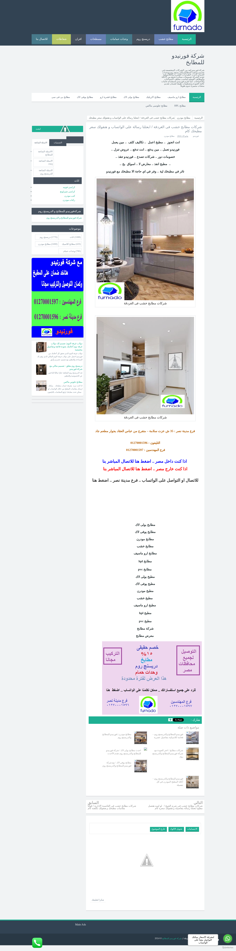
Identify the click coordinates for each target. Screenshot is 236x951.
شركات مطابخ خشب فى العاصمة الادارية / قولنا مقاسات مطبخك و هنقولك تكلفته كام (112, 807)
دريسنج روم (143, 38)
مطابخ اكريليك (153, 97)
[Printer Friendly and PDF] (93, 720)
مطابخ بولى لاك (131, 97)
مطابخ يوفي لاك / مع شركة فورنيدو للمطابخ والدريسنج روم (116, 764)
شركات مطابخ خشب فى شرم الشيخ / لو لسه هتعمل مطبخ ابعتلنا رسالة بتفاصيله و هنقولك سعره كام (175, 807)
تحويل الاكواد (176, 829)
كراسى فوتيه (69, 187)
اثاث (72, 237)
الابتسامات (192, 829)
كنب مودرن (69, 196)
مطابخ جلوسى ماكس (156, 105)
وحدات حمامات (119, 38)
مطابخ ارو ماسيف (177, 97)
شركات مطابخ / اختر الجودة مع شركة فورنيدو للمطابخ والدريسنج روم (167, 753)
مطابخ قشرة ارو (108, 97)
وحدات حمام (69, 251)
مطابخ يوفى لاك (85, 97)
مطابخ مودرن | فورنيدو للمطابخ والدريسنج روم (116, 736)
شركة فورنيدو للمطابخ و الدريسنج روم (64, 217)
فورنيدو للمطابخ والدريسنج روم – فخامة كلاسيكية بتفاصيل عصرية (168, 736)
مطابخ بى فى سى (60, 97)
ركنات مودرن (69, 200)
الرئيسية (186, 38)
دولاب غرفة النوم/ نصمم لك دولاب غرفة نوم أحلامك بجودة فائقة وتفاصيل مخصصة (64, 346)
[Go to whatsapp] (227, 938)
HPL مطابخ (180, 105)
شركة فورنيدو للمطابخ (172, 938)
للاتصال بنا (42, 38)
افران (78, 38)
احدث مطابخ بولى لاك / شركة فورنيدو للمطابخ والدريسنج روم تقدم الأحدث (123, 752)
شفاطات (61, 38)
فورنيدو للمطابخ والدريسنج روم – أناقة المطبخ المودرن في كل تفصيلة (168, 781)
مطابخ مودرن (169, 136)
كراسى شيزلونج (67, 191)
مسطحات (96, 38)
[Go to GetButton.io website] (227, 948)
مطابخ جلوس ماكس (73, 382)
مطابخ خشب (166, 38)
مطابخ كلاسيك (68, 244)
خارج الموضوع (158, 829)
